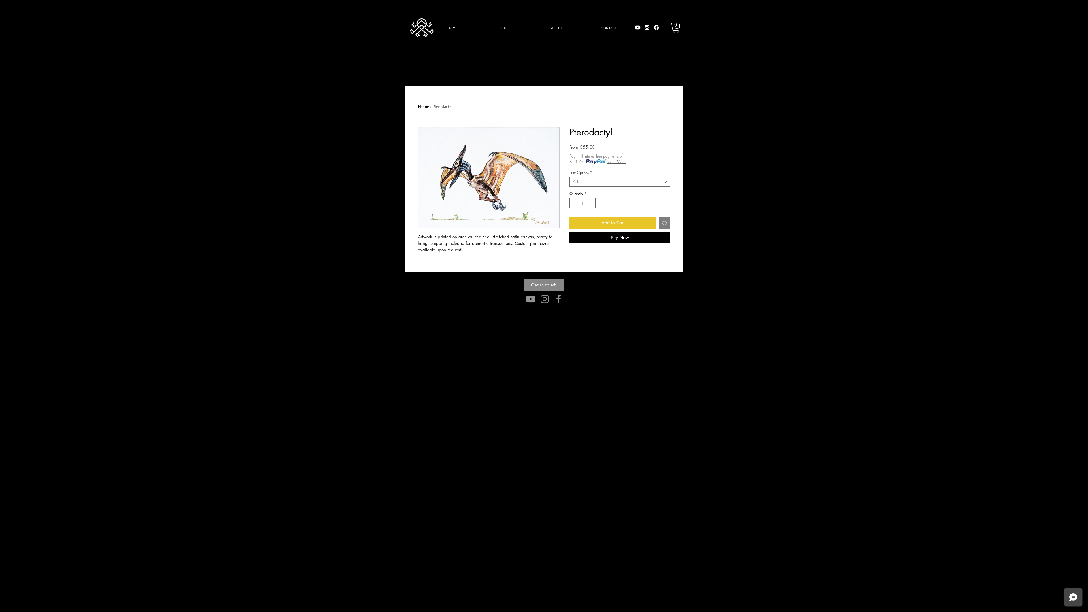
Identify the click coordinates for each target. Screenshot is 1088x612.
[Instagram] (544, 299)
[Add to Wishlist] (664, 223)
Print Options (581, 172)
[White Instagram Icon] (647, 27)
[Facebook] (656, 27)
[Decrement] (573, 203)
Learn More (616, 161)
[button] (505, 28)
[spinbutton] (582, 203)
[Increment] (591, 203)
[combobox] (620, 182)
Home (423, 106)
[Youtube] (637, 27)
